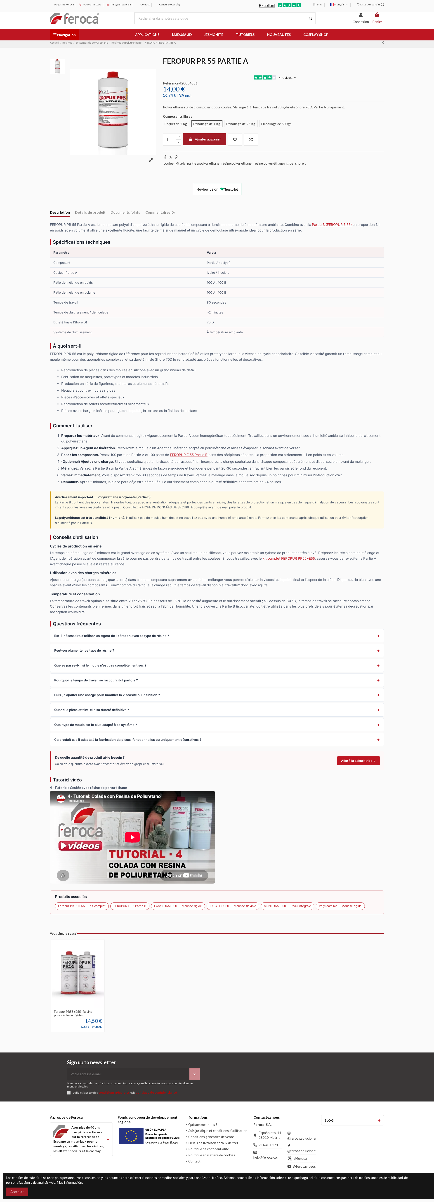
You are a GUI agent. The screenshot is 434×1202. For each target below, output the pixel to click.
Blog (319, 4)
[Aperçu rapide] (84, 1005)
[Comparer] (77, 1005)
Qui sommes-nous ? (202, 1124)
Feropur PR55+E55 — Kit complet (82, 906)
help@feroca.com (121, 4)
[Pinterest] (176, 157)
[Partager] (165, 157)
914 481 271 (268, 1145)
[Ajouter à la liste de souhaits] (235, 139)
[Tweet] (170, 157)
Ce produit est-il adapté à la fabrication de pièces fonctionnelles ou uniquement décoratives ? (127, 739)
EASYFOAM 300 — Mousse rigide (178, 906)
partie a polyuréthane (203, 163)
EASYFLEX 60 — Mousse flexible (233, 906)
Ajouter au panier (208, 139)
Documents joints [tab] (125, 212)
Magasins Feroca (64, 4)
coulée (169, 163)
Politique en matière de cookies (211, 1155)
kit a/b (180, 163)
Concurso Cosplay (169, 4)
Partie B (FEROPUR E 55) (332, 224)
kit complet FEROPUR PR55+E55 (289, 558)
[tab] (160, 213)
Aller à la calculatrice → (358, 760)
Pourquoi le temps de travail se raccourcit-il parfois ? (96, 680)
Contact (145, 4)
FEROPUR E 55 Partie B (189, 455)
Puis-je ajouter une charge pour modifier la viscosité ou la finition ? (107, 695)
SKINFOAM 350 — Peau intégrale (287, 906)
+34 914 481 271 (92, 4)
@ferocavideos (304, 1166)
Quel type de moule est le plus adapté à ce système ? (95, 725)
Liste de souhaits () (372, 4)
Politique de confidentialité (208, 1149)
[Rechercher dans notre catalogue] (310, 18)
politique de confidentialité (156, 1092)
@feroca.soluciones (302, 1138)
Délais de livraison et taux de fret (213, 1143)
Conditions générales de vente (211, 1137)
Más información (69, 1182)
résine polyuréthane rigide (273, 163)
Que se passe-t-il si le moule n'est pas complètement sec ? (100, 665)
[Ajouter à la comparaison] (251, 139)
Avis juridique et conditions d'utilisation (217, 1131)
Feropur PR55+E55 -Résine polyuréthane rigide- (73, 1013)
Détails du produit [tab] (90, 212)
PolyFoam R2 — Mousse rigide (340, 906)
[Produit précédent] (383, 42)
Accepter (17, 1192)
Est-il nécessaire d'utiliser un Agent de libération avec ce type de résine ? (111, 636)
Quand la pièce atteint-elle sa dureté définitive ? (91, 710)
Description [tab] (60, 212)
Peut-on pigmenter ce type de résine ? (84, 650)
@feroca (300, 1158)
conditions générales (114, 1092)
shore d (300, 163)
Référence (171, 83)
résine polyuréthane (237, 163)
